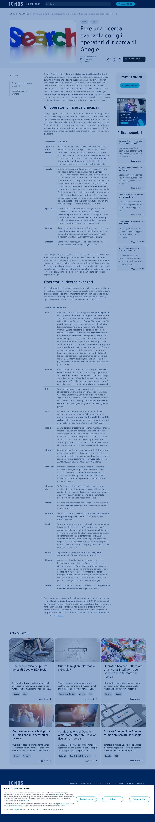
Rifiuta (63, 806)
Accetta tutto (57, 795)
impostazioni (25, 801)
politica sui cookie (63, 804)
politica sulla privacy (15, 806)
